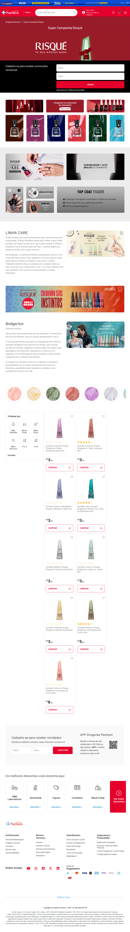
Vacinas (39, 842)
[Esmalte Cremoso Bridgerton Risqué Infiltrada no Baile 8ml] (59, 489)
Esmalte (11, 455)
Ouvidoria (9, 846)
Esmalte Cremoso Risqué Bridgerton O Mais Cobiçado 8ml (89, 448)
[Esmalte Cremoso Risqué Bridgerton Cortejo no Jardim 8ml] (91, 549)
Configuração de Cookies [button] (107, 854)
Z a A (36, 447)
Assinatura (40, 856)
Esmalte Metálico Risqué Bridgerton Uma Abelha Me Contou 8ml (89, 630)
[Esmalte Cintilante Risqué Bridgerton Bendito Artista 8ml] (59, 610)
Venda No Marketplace (15, 840)
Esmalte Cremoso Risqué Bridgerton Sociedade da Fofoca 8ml (57, 690)
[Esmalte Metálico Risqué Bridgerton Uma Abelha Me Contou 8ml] (91, 610)
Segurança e (103, 836)
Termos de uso (61, 90)
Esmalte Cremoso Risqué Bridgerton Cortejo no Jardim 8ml (90, 569)
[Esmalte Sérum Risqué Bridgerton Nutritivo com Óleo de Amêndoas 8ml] (91, 489)
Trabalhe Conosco (13, 843)
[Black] (65, 3)
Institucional (12, 835)
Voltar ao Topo (63, 897)
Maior (36, 432)
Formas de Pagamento (76, 843)
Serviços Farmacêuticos (45, 849)
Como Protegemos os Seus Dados (110, 851)
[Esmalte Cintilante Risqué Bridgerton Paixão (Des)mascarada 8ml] (59, 428)
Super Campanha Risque (34, 22)
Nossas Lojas (11, 849)
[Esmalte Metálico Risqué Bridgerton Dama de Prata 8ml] (59, 549)
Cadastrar (63, 750)
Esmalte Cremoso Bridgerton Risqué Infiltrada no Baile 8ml (59, 507)
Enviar (90, 85)
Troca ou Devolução (74, 853)
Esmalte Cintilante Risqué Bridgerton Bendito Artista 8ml (59, 628)
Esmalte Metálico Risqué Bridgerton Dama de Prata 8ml (59, 568)
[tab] (65, 58)
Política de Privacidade (77, 90)
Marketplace (72, 856)
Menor (24, 432)
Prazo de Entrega (73, 846)
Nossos (40, 836)
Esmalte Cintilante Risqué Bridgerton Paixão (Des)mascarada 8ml (57, 448)
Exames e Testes (43, 846)
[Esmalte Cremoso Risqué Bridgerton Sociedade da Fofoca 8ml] (59, 670)
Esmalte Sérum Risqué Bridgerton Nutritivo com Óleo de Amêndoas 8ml (90, 509)
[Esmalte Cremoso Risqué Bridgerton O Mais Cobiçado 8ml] (91, 428)
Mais (13, 432)
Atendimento (73, 835)
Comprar (52, 468)
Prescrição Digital (43, 852)
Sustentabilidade (12, 853)
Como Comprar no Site (76, 840)
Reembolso (71, 849)
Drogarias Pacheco (13, 22)
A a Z (24, 447)
